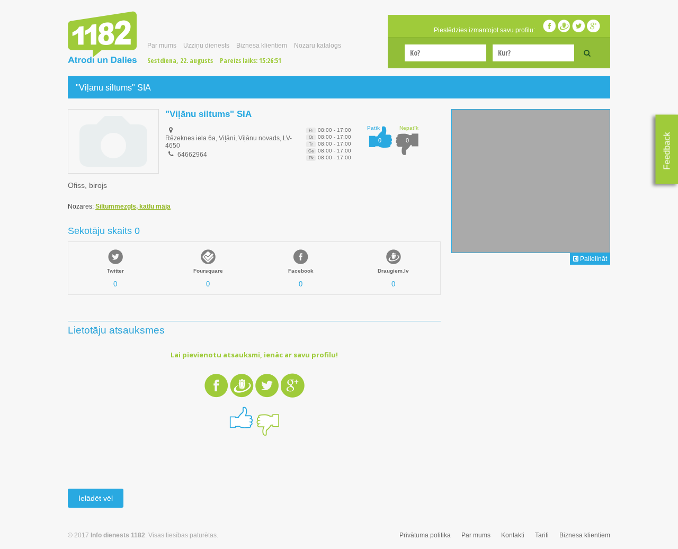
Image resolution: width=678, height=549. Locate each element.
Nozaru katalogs (317, 45)
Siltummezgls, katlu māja (133, 206)
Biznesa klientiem (261, 45)
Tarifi (542, 535)
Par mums (161, 45)
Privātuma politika (425, 535)
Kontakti (512, 535)
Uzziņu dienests (206, 45)
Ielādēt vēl (95, 498)
